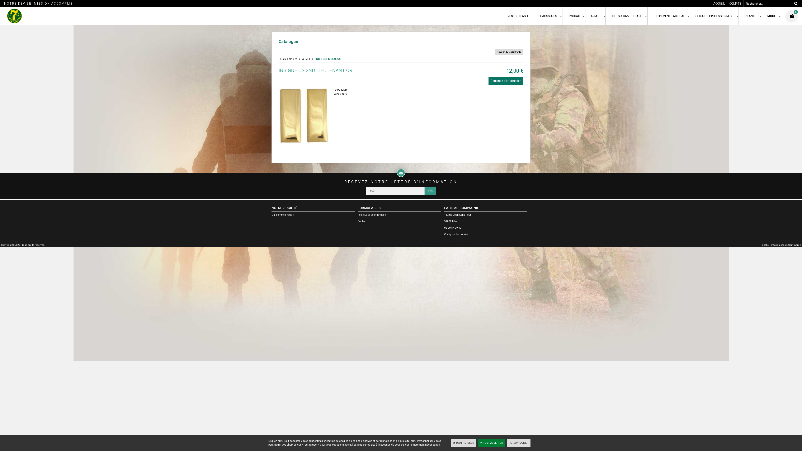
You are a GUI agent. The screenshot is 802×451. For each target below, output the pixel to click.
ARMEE (595, 16)
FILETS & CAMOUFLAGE (626, 16)
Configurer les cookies (456, 234)
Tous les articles (287, 59)
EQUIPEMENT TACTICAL (669, 16)
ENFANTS (750, 16)
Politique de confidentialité (372, 215)
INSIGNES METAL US (328, 59)
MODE (771, 16)
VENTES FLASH (518, 16)
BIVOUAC (574, 16)
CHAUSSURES (547, 16)
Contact (362, 221)
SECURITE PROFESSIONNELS (714, 16)
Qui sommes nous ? (283, 215)
